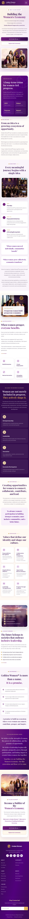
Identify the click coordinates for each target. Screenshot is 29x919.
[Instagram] (11, 855)
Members (17, 865)
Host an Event (18, 880)
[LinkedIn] (14, 855)
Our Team (3, 867)
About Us (3, 862)
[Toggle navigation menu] (26, 2)
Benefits (3, 889)
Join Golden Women (14, 39)
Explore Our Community (14, 832)
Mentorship (3, 876)
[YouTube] (18, 855)
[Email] (21, 855)
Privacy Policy (9, 916)
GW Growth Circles (19, 862)
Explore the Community (14, 43)
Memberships (4, 886)
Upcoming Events (19, 876)
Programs (3, 873)
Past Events (17, 878)
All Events (17, 873)
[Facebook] (7, 855)
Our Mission (3, 865)
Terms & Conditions (18, 916)
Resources (3, 878)
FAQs (2, 893)
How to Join (3, 891)
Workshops (3, 880)
